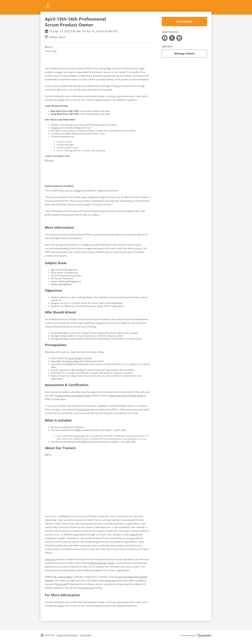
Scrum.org (84, 409)
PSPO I (78, 430)
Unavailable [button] (184, 21)
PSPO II (85, 441)
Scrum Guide (74, 358)
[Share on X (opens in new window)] (172, 38)
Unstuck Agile (65, 576)
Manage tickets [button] (184, 53)
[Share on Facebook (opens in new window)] (165, 38)
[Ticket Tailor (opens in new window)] (204, 635)
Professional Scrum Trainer (100, 562)
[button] (67, 635)
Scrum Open (72, 361)
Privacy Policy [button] (85, 635)
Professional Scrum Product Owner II (126, 395)
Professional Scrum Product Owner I (73, 395)
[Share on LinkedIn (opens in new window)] (179, 38)
